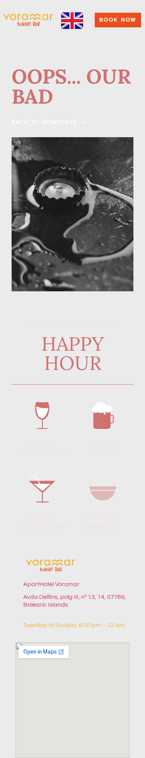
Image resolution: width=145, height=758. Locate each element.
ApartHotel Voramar (51, 584)
